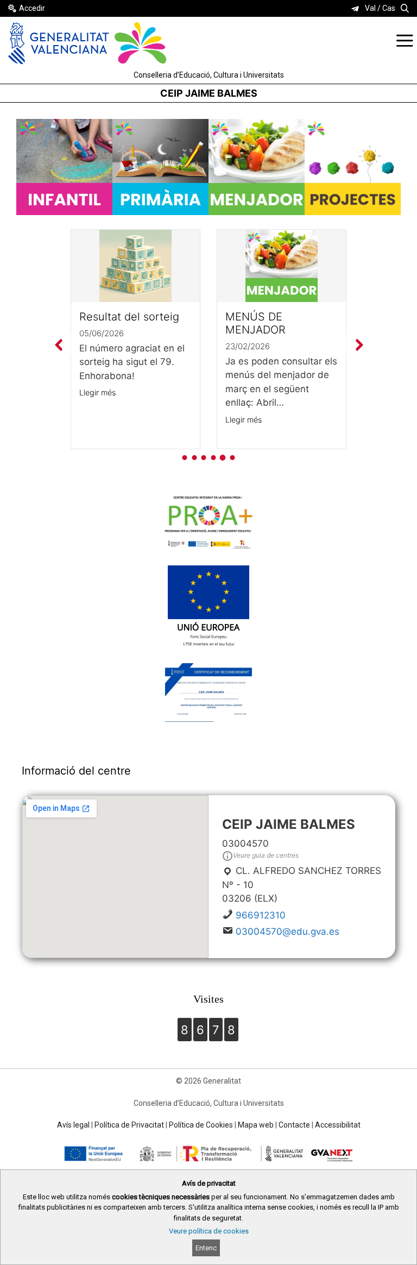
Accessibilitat (338, 1125)
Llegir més (97, 392)
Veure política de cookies (209, 1231)
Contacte (294, 1125)
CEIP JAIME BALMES (208, 93)
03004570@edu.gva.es (287, 931)
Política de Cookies (201, 1125)
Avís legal (73, 1125)
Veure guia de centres (266, 855)
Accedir (32, 8)
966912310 (261, 915)
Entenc (206, 1248)
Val (370, 8)
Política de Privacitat (129, 1125)
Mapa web (256, 1125)
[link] (355, 8)
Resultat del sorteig (129, 316)
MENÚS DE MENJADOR (255, 323)
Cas (388, 8)
